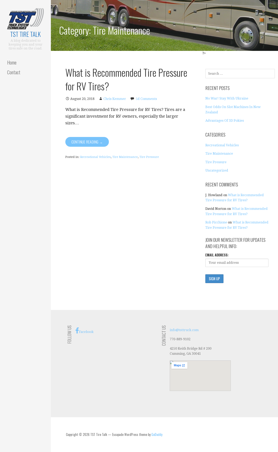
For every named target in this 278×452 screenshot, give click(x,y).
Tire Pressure (149, 157)
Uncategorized (216, 170)
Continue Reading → (87, 141)
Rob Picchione (216, 222)
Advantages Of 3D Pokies (224, 121)
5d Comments (146, 99)
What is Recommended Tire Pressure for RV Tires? (126, 79)
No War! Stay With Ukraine (226, 98)
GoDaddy (156, 434)
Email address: (217, 255)
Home (11, 62)
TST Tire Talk (25, 34)
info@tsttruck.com (184, 330)
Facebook (86, 332)
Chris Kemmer (114, 99)
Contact (13, 72)
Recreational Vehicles (95, 157)
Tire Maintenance (125, 157)
